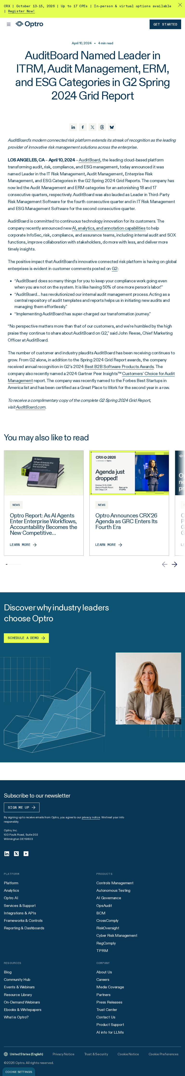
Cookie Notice (128, 1054)
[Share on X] (92, 127)
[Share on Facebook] (83, 127)
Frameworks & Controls (23, 920)
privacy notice (91, 817)
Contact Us (105, 1017)
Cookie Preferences (163, 1054)
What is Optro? (16, 1017)
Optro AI (11, 898)
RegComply (106, 943)
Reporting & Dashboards (24, 928)
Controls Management (114, 883)
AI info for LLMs (110, 1032)
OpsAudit (104, 905)
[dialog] (18, 1071)
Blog (7, 972)
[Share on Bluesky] (112, 127)
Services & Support (20, 905)
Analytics (11, 890)
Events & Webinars (19, 987)
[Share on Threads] (102, 127)
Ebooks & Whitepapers (22, 1009)
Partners (103, 994)
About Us (104, 972)
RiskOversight (107, 928)
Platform (11, 883)
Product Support (110, 1024)
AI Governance (108, 898)
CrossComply (107, 920)
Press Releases (109, 1002)
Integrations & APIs (20, 913)
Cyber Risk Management (116, 935)
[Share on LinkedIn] (73, 127)
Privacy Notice (63, 1054)
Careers (102, 979)
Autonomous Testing (113, 890)
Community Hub (17, 979)
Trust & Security (96, 1054)
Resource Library (18, 994)
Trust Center (106, 1009)
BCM (101, 913)
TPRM (102, 950)
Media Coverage (110, 987)
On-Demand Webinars (22, 1002)
